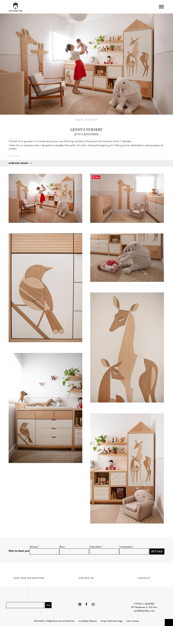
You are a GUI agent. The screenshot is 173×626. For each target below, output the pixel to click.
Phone (62, 546)
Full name (35, 546)
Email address (97, 546)
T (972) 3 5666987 (144, 603)
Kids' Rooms (86, 120)
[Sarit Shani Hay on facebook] (86, 604)
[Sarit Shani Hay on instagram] (93, 604)
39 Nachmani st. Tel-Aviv (144, 607)
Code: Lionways (132, 621)
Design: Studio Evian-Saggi (111, 621)
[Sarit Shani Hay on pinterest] (79, 604)
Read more (14, 156)
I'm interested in (126, 546)
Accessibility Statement (87, 621)
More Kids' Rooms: (19, 163)
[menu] (161, 6)
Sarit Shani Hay (15, 7)
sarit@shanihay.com (144, 610)
